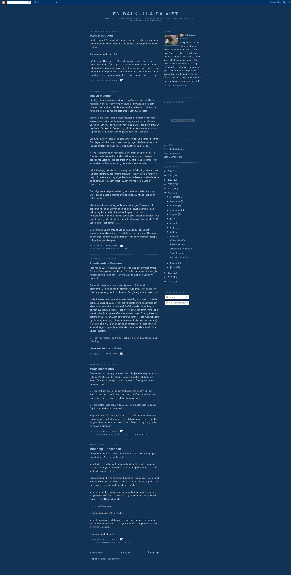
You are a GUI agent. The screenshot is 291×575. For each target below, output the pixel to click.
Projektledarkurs (102, 369)
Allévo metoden (101, 95)
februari (174, 263)
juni (172, 223)
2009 (170, 188)
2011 (170, 180)
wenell (146, 434)
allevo (106, 248)
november (175, 201)
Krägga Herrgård (146, 380)
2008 (170, 193)
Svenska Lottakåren (128, 275)
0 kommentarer (109, 80)
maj (172, 227)
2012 (170, 175)
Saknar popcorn (101, 35)
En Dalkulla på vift (146, 13)
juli (172, 218)
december (175, 197)
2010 (170, 184)
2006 (170, 277)
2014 (170, 171)
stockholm (127, 542)
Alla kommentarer (177, 302)
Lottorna (99, 457)
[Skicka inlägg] (121, 80)
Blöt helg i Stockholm (105, 449)
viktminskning (119, 248)
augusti (174, 214)
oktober (174, 205)
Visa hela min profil (175, 86)
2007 (170, 273)
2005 (170, 281)
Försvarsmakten (172, 153)
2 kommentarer (109, 245)
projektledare (131, 434)
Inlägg (171, 297)
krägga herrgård (112, 434)
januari (173, 267)
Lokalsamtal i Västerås (106, 263)
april (172, 232)
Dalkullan (189, 35)
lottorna (107, 542)
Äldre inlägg (153, 552)
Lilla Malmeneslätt (173, 157)
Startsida (125, 552)
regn (117, 542)
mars (173, 236)
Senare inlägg (96, 552)
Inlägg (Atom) (113, 558)
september (175, 210)
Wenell (101, 377)
